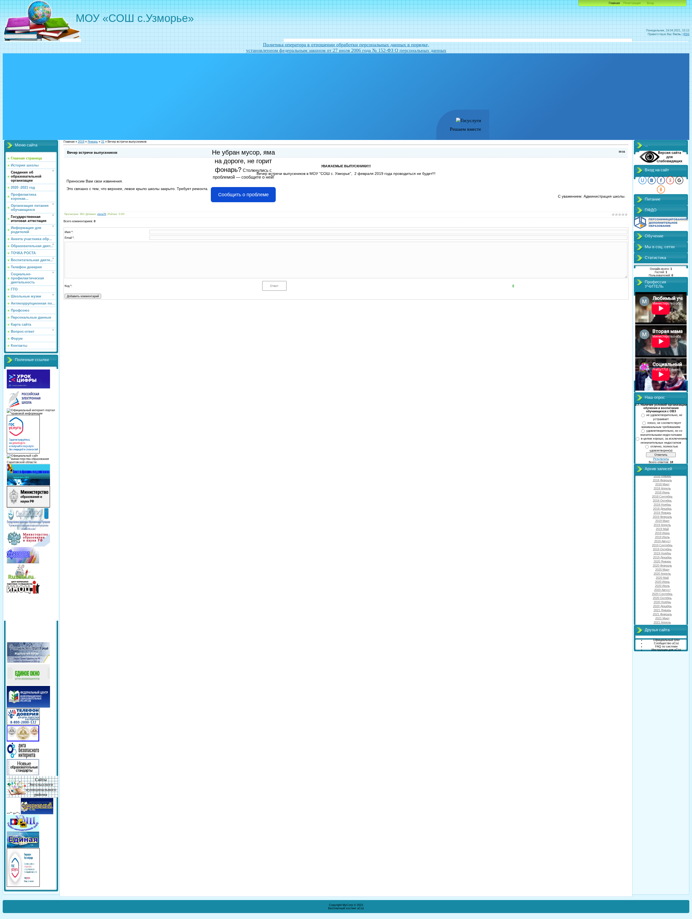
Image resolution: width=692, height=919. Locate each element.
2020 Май (662, 577)
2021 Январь (662, 610)
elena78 (101, 214)
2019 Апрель (662, 524)
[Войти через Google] (679, 180)
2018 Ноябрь (662, 504)
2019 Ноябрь (662, 553)
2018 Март (662, 484)
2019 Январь (662, 512)
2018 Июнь (662, 492)
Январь (93, 141)
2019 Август (662, 541)
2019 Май (662, 529)
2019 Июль (662, 537)
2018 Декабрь (662, 508)
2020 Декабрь (662, 606)
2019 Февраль (662, 516)
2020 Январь (662, 561)
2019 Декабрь (662, 557)
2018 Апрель (662, 488)
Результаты (661, 458)
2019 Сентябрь (662, 545)
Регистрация (632, 3)
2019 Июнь (662, 533)
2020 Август (662, 589)
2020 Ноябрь (662, 602)
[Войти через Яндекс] (670, 180)
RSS (686, 34)
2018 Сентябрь (662, 496)
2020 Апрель (662, 573)
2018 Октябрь (662, 500)
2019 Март (662, 520)
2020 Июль (662, 585)
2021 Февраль (662, 614)
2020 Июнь (662, 581)
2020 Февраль (662, 565)
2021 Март (662, 618)
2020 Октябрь (662, 598)
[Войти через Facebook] (661, 180)
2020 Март (662, 569)
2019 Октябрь (662, 549)
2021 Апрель (662, 622)
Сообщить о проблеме (243, 194)
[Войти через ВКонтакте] (652, 180)
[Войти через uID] (642, 180)
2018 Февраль (662, 480)
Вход (650, 3)
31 (102, 141)
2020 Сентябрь (662, 594)
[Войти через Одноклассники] (661, 189)
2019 (81, 141)
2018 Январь (662, 476)
